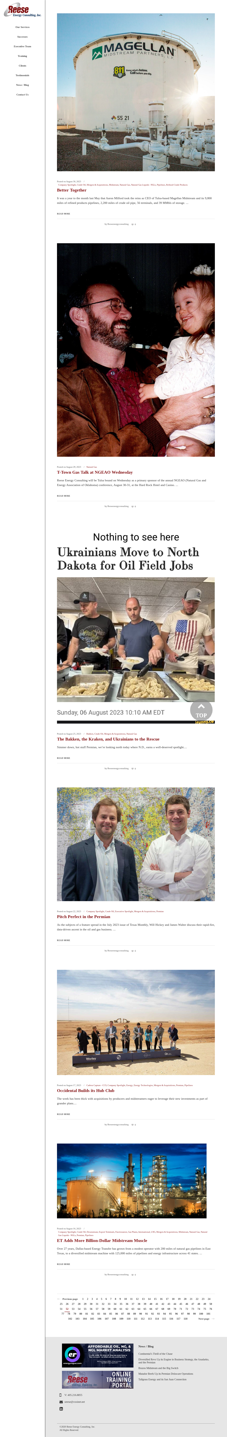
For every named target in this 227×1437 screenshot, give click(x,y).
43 (169, 1303)
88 (128, 1313)
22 (197, 1299)
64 (139, 1308)
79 (74, 1313)
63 (133, 1308)
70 (174, 1308)
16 (161, 1299)
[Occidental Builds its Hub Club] (136, 1022)
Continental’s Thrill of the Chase (155, 1353)
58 (103, 1308)
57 (97, 1308)
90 (140, 1313)
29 (85, 1303)
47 (192, 1303)
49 (204, 1303)
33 (109, 1303)
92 (152, 1313)
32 (103, 1303)
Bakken (89, 734)
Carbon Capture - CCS (96, 1085)
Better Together (72, 190)
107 (107, 1318)
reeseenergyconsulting (118, 224)
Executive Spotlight (124, 911)
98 (188, 1313)
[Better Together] (136, 92)
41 (157, 1303)
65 (145, 1308)
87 (122, 1313)
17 (167, 1299)
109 (121, 1318)
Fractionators (121, 1232)
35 (121, 1303)
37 (133, 1303)
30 (91, 1303)
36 (127, 1303)
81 (86, 1313)
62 (127, 1308)
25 (61, 1303)
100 (201, 1313)
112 (143, 1318)
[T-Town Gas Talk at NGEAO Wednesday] (136, 349)
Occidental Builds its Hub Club (85, 1090)
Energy (129, 1085)
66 (151, 1308)
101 (208, 1313)
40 (151, 1303)
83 (98, 1313)
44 (174, 1303)
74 (198, 1308)
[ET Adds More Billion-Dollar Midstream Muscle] (132, 1180)
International (144, 1232)
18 (173, 1299)
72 (186, 1308)
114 (157, 1318)
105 (92, 1318)
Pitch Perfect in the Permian (83, 916)
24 (209, 1299)
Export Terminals (106, 1232)
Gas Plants (132, 1232)
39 (145, 1303)
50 (210, 1303)
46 (186, 1303)
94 (164, 1313)
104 (85, 1318)
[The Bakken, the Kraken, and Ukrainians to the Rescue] (136, 624)
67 (157, 1308)
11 (131, 1299)
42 (163, 1303)
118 (185, 1318)
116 (171, 1318)
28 (79, 1303)
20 (185, 1299)
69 (169, 1308)
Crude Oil (81, 185)
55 (85, 1308)
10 (125, 1299)
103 (77, 1318)
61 (121, 1308)
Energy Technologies (143, 1085)
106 (99, 1318)
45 (180, 1303)
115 (164, 1318)
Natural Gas (125, 185)
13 (143, 1299)
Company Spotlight (67, 185)
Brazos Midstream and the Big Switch (158, 1368)
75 (204, 1308)
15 (155, 1299)
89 (134, 1313)
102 (70, 1318)
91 (146, 1313)
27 (73, 1303)
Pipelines (161, 185)
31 (97, 1303)
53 (73, 1308)
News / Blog (146, 1346)
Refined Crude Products (177, 185)
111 (135, 1318)
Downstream (92, 1232)
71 (180, 1308)
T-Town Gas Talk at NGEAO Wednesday (95, 472)
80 (80, 1313)
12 (137, 1299)
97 (182, 1313)
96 (176, 1313)
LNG (153, 1232)
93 (158, 1313)
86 (116, 1313)
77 (62, 1313)
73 (192, 1308)
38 (139, 1303)
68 (163, 1308)
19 (179, 1299)
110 (128, 1318)
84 (104, 1313)
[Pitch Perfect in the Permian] (136, 844)
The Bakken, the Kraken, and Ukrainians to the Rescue (108, 739)
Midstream (114, 185)
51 (61, 1308)
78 (68, 1313)
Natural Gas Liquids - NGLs (143, 185)
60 (115, 1308)
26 (67, 1303)
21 (191, 1299)
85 (110, 1313)
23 (203, 1299)
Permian (160, 911)
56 (91, 1308)
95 (170, 1313)
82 (92, 1313)
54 (79, 1308)
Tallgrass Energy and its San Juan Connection (162, 1379)
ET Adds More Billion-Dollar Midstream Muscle (102, 1240)
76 (210, 1308)
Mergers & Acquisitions (97, 185)
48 (198, 1303)
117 (178, 1318)
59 (109, 1308)
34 (115, 1303)
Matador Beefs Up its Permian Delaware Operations (165, 1373)
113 (150, 1318)
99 (194, 1313)
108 (114, 1318)
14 (149, 1299)
